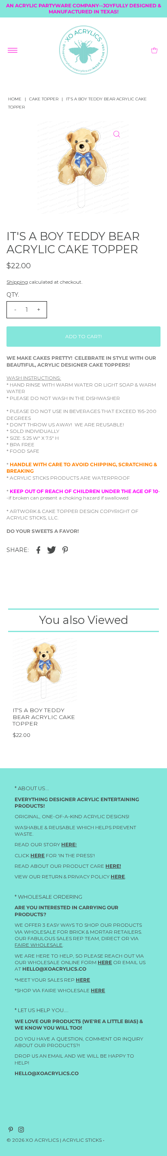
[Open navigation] (12, 50)
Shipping (17, 282)
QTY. (12, 294)
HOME (14, 99)
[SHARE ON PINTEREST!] (65, 549)
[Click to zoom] (117, 134)
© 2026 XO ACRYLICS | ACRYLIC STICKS (54, 1140)
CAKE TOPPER (43, 99)
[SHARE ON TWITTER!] (51, 549)
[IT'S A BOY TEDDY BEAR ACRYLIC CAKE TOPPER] (45, 670)
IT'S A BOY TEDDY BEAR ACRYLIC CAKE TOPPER (44, 717)
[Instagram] (21, 1131)
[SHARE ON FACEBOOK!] (38, 549)
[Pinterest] (11, 1131)
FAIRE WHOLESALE (38, 945)
